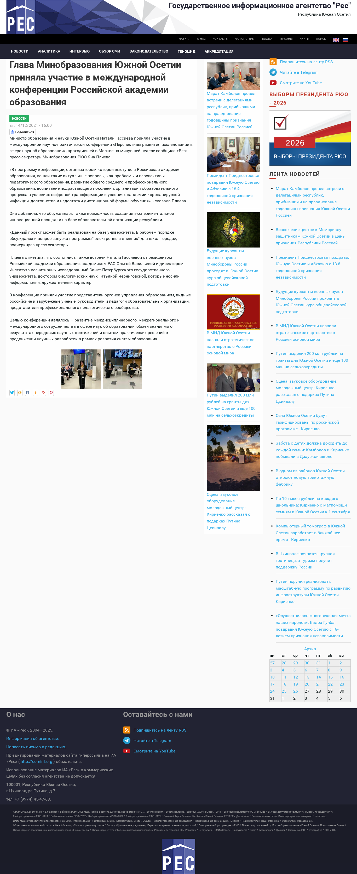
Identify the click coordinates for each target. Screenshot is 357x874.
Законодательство (149, 51)
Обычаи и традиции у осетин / (89, 825)
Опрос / (111, 825)
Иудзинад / (100, 821)
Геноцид (186, 51)
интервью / (307, 816)
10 (272, 677)
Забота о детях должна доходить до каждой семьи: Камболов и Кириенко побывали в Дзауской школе (312, 450)
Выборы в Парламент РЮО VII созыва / (245, 811)
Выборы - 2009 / (195, 811)
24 (272, 691)
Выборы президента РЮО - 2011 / (31, 816)
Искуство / (320, 816)
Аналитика (49, 51)
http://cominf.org (36, 761)
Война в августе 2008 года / (75, 811)
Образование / (305, 821)
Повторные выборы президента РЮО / (220, 825)
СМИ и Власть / (223, 830)
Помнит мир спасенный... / (256, 825)
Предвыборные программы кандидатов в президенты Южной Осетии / (52, 830)
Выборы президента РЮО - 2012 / (69, 816)
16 (341, 677)
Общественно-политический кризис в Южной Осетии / (42, 825)
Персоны (286, 39)
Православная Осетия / (333, 825)
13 (307, 677)
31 (318, 662)
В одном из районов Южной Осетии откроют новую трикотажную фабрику (310, 477)
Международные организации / (212, 821)
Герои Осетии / (183, 816)
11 (284, 677)
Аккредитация (219, 51)
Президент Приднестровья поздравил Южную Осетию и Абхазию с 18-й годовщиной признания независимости (233, 189)
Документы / (243, 816)
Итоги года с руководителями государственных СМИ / (42, 821)
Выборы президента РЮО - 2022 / (106, 816)
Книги (304, 39)
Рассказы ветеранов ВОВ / (169, 830)
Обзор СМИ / (289, 821)
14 (318, 677)
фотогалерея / (267, 830)
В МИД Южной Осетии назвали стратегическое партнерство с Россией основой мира (306, 332)
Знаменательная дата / (264, 816)
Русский (345, 40)
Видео (267, 39)
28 (284, 662)
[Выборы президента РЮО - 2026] (310, 137)
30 (307, 662)
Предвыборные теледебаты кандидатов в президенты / (122, 830)
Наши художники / (271, 821)
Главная (183, 39)
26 (295, 691)
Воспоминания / (156, 811)
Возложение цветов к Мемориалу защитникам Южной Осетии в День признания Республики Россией (310, 236)
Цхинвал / (281, 830)
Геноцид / (169, 816)
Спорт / (254, 830)
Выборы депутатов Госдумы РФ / (286, 811)
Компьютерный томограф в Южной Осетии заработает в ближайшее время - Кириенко (310, 533)
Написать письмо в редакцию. (36, 746)
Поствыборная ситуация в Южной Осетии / (295, 825)
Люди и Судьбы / (143, 821)
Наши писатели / (251, 821)
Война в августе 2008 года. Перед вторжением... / (118, 811)
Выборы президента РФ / (319, 811)
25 (284, 691)
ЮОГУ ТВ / (330, 830)
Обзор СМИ (109, 51)
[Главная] (178, 856)
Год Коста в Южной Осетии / (207, 816)
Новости (19, 51)
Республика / (206, 830)
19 (295, 684)
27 (272, 662)
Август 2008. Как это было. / (28, 811)
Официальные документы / (131, 825)
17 (272, 684)
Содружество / (241, 830)
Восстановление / (176, 811)
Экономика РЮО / (298, 830)
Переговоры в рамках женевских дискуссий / (172, 825)
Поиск (321, 39)
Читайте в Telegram (299, 72)
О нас (201, 39)
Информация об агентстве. (32, 738)
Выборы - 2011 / (214, 811)
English (336, 40)
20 (307, 684)
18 (284, 684)
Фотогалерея (245, 39)
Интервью (80, 51)
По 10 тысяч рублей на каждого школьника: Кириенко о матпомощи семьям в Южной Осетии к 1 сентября (313, 505)
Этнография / (316, 830)
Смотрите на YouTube (301, 82)
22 (330, 684)
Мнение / (236, 821)
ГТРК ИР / (229, 816)
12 (295, 677)
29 (295, 662)
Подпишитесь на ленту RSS (306, 61)
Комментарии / (124, 821)
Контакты (220, 39)
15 (330, 677)
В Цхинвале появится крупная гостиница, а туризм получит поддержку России (305, 560)
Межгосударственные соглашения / (174, 821)
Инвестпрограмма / (289, 816)
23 (341, 684)
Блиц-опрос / (52, 811)
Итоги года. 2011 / (83, 821)
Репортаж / (191, 830)
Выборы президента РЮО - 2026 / (144, 816)
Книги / (111, 821)
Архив (310, 648)
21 (318, 684)
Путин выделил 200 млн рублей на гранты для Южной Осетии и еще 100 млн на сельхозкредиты (312, 360)
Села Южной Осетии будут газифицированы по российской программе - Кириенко (307, 422)
